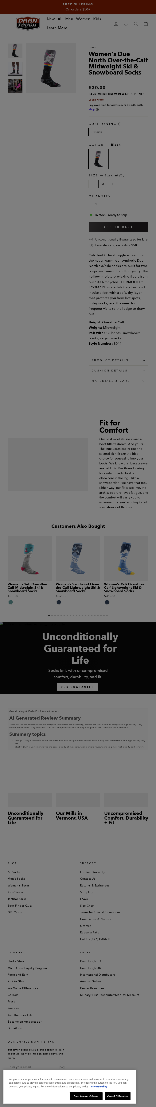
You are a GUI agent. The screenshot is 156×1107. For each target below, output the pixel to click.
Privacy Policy (99, 1086)
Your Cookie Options (86, 1095)
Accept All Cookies (117, 1095)
